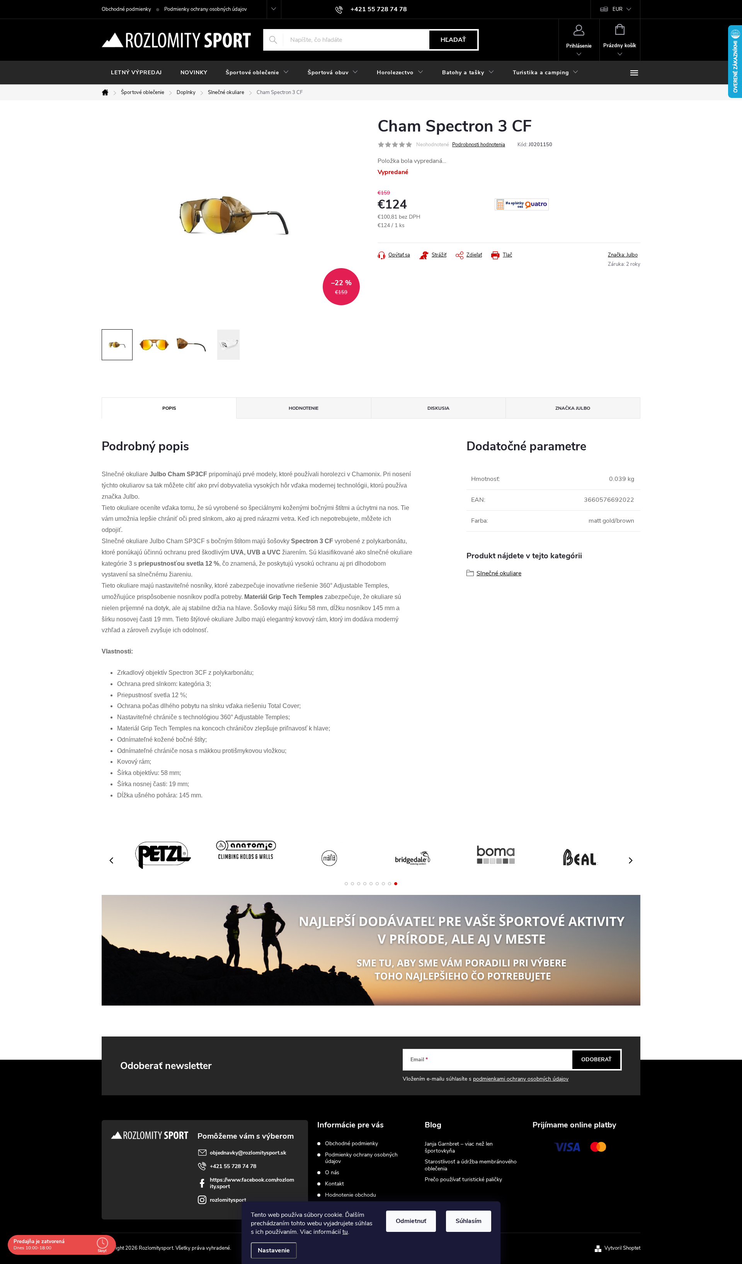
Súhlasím (469, 1221)
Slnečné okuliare (499, 573)
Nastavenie (274, 1250)
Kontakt (334, 1183)
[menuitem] (136, 73)
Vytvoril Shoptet (622, 1248)
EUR (618, 9)
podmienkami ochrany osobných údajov (520, 1079)
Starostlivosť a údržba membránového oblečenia (471, 1165)
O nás (332, 1172)
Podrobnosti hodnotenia (478, 145)
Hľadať (453, 40)
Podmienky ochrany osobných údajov (205, 9)
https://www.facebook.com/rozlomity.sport (252, 1183)
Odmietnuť (411, 1221)
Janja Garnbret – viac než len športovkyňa (459, 1147)
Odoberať (596, 1059)
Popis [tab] (169, 408)
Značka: (623, 254)
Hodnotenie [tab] (303, 408)
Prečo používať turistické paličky (463, 1179)
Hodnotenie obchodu (350, 1195)
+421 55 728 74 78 (233, 1166)
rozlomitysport (228, 1200)
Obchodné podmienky (126, 9)
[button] (346, 883)
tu (345, 1232)
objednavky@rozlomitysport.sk (248, 1152)
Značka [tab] (572, 408)
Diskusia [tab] (438, 408)
